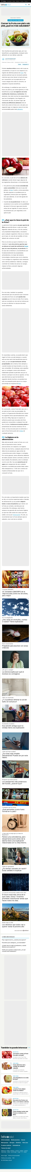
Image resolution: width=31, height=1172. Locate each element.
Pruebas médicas (6, 1145)
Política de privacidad (14, 1155)
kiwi (11, 190)
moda (8, 1150)
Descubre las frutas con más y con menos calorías (21, 1100)
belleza (12, 1150)
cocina (17, 1150)
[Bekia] (3, 1)
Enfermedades (5, 1140)
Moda (14, 1)
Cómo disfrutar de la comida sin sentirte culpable (19, 1066)
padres (21, 1150)
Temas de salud (5, 1148)
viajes (25, 1152)
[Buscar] (26, 4)
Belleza (17, 1)
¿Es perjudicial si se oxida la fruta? (21, 1078)
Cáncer (23, 1140)
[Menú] (29, 4)
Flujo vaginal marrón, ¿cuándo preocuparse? (14, 939)
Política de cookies (6, 1158)
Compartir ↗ (25, 64)
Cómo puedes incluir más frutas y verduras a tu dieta (20, 1113)
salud (8, 1152)
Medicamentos (15, 1140)
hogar (19, 1152)
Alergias (12, 1142)
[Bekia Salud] (6, 4)
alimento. (20, 109)
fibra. (19, 383)
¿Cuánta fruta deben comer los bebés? (19, 1089)
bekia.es (3, 1150)
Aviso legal (4, 1155)
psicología (14, 1152)
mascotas (3, 1152)
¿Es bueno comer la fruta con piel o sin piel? (20, 1054)
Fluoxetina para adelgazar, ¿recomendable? (14, 942)
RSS (13, 1158)
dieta (21, 431)
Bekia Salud (13, 17)
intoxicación (16, 514)
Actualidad (9, 1)
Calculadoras (16, 1145)
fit (22, 1152)
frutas (26, 246)
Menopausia (4, 1142)
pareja (26, 1150)
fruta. (21, 72)
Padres (26, 1)
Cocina (21, 1)
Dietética (19, 17)
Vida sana (15, 1063)
